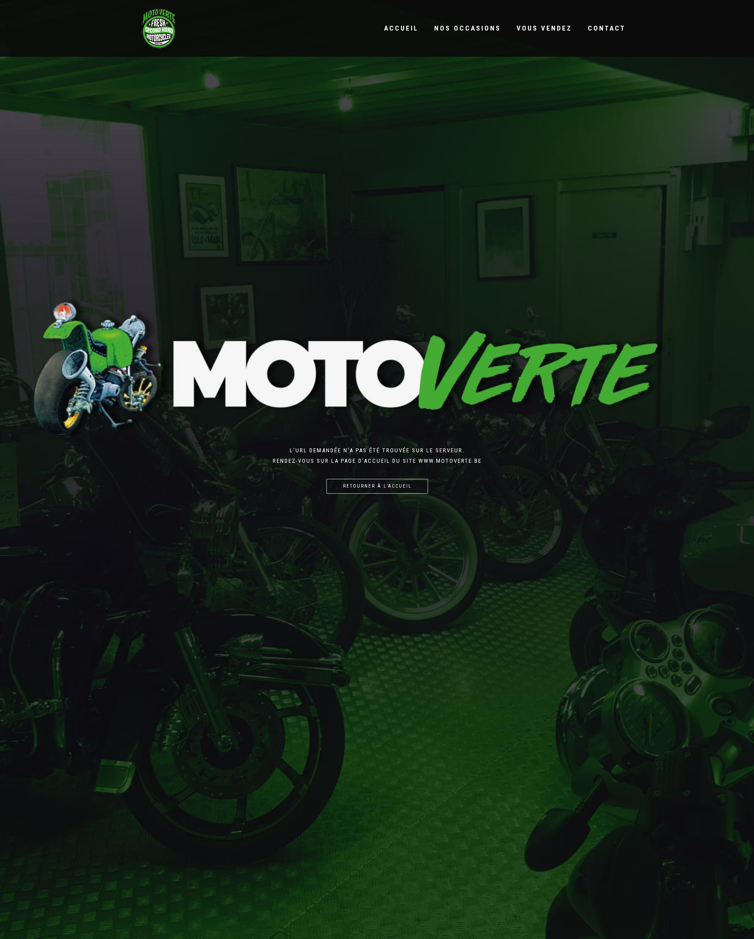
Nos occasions (467, 28)
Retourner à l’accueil (377, 486)
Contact (607, 28)
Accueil (401, 28)
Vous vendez (544, 28)
